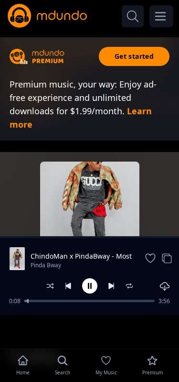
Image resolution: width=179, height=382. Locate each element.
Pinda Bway (46, 265)
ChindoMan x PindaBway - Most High (81, 256)
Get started (134, 56)
